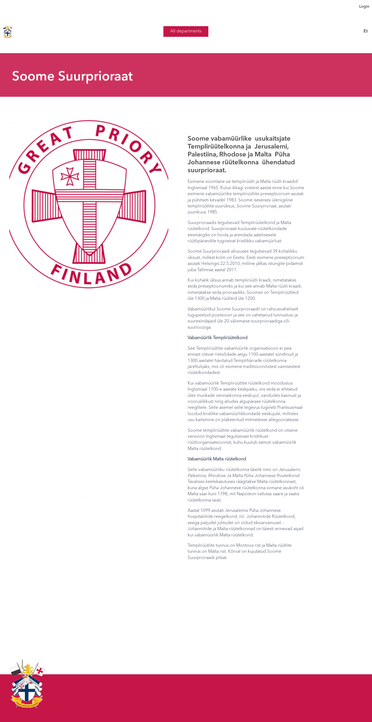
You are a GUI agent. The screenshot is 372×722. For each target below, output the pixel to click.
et (366, 31)
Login (364, 6)
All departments (186, 31)
